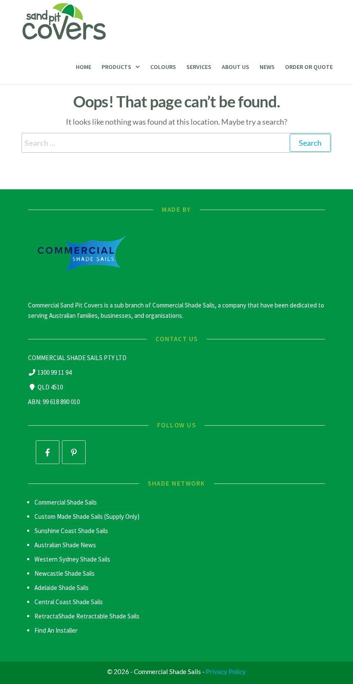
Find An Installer (55, 630)
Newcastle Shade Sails (64, 573)
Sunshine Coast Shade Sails (71, 531)
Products (116, 67)
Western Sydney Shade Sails (72, 559)
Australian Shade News (65, 545)
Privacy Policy (226, 671)
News (267, 67)
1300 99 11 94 (54, 372)
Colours (163, 67)
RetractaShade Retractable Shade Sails (86, 616)
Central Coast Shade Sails (68, 602)
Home (83, 67)
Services (198, 67)
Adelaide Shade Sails (61, 588)
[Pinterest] (74, 452)
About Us (235, 67)
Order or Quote (309, 67)
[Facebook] (47, 452)
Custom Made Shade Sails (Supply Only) (86, 516)
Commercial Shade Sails (65, 502)
